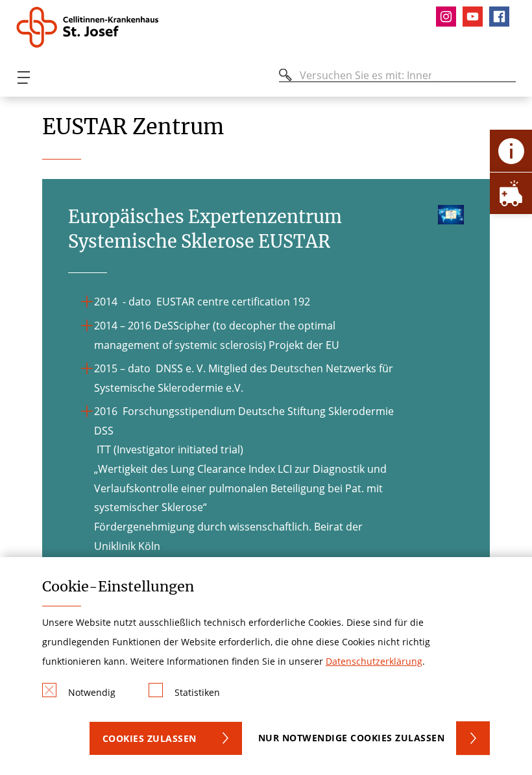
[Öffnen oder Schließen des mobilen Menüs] (23, 77)
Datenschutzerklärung (374, 661)
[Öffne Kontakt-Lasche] (511, 151)
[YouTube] (476, 16)
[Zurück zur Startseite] (92, 27)
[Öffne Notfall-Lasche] (511, 193)
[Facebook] (502, 16)
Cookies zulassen (150, 738)
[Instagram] (449, 16)
